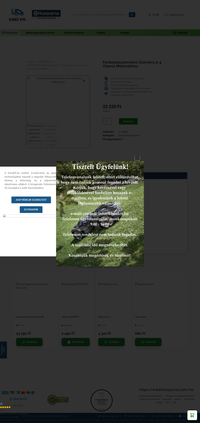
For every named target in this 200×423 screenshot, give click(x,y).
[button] (192, 415)
